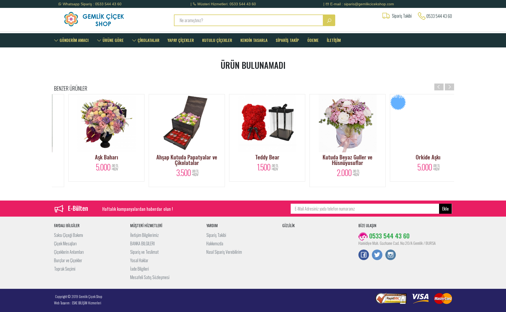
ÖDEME (313, 40)
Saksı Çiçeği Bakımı (68, 235)
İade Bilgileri (139, 269)
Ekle (445, 209)
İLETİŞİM (334, 40)
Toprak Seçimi (64, 269)
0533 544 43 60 (439, 16)
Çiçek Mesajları (65, 243)
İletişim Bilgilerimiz (144, 235)
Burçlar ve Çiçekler (68, 260)
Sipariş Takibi (216, 235)
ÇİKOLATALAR (148, 40)
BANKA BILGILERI (142, 243)
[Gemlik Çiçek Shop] (101, 19)
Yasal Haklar (139, 260)
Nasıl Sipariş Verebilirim (224, 252)
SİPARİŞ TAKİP (287, 40)
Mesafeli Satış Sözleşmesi (149, 277)
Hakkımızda (214, 243)
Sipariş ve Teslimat (144, 252)
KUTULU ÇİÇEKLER (217, 40)
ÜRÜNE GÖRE (112, 40)
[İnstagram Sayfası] (390, 255)
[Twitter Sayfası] (377, 255)
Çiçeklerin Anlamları (69, 252)
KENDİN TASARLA (253, 40)
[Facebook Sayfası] (363, 255)
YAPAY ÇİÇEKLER (181, 40)
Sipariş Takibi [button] (402, 16)
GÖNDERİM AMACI (74, 40)
